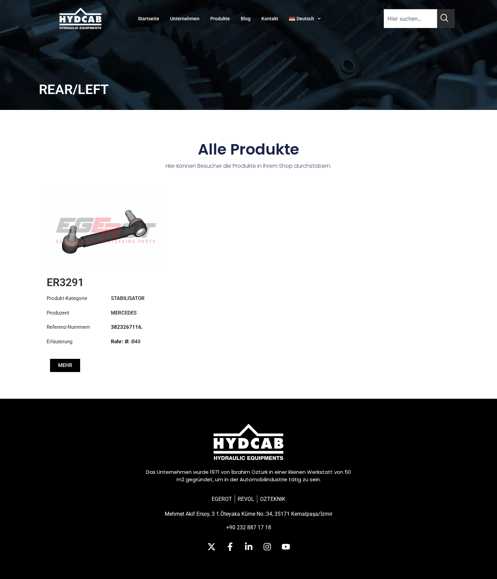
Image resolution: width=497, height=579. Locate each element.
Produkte (220, 18)
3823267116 (126, 327)
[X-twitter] (211, 546)
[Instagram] (267, 546)
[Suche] (446, 18)
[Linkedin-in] (248, 546)
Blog (246, 18)
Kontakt (269, 18)
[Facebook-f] (229, 546)
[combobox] (410, 18)
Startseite (148, 18)
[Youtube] (285, 546)
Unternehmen (184, 18)
